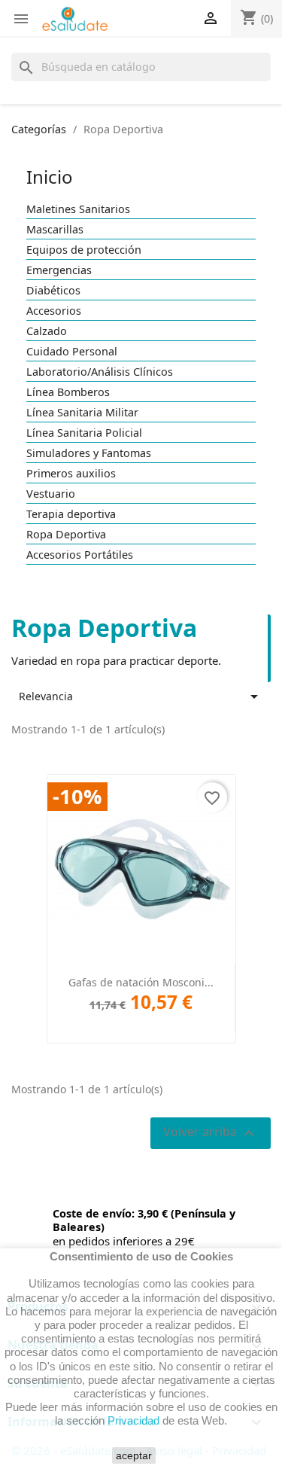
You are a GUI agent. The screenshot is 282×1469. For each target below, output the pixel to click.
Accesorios (53, 311)
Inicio (49, 176)
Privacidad (133, 1420)
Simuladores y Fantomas (88, 453)
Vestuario (50, 494)
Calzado (46, 331)
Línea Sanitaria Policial (84, 433)
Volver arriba (210, 1132)
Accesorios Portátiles (79, 555)
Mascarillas (54, 229)
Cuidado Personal (71, 351)
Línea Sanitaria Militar (82, 412)
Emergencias (59, 270)
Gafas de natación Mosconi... (141, 982)
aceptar (134, 1455)
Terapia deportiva (71, 514)
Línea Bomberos (68, 392)
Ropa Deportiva (66, 534)
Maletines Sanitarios (78, 209)
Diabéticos (53, 290)
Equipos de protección (83, 250)
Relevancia (141, 696)
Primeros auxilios (71, 473)
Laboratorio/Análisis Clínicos (99, 372)
